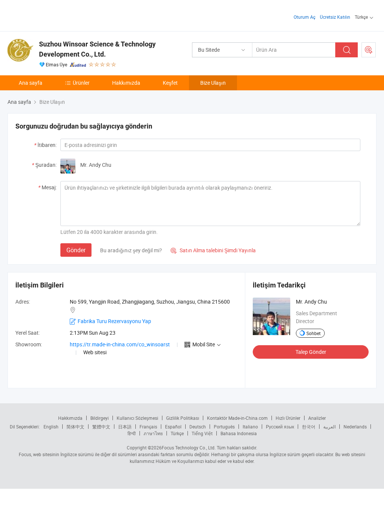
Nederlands (355, 427)
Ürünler (81, 82)
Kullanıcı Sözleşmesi (137, 418)
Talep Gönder (311, 351)
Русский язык (280, 427)
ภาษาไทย (153, 433)
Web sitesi (94, 352)
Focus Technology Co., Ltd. (189, 448)
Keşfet (170, 82)
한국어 (308, 427)
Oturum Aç (304, 17)
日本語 (125, 427)
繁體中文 (101, 427)
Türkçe (177, 433)
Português (224, 427)
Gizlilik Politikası (182, 418)
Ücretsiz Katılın (335, 17)
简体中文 (75, 427)
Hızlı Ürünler (288, 418)
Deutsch (197, 427)
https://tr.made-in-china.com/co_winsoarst (120, 344)
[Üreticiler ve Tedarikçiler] (56, 15)
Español (173, 427)
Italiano (250, 427)
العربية (329, 427)
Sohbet (313, 333)
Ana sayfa (30, 82)
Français (148, 427)
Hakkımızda (126, 82)
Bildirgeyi (99, 418)
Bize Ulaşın (213, 82)
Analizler (317, 418)
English (51, 427)
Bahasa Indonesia (238, 433)
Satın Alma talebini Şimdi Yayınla (213, 250)
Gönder (76, 250)
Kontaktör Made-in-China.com (237, 418)
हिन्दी (132, 433)
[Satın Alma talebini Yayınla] (369, 49)
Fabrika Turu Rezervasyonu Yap (114, 321)
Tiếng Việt (202, 433)
